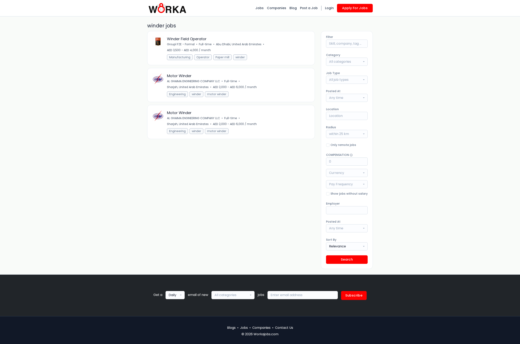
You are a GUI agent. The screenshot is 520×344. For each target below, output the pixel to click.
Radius (331, 127)
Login (329, 8)
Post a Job (309, 8)
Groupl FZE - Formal (181, 44)
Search (347, 259)
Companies (276, 8)
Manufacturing (179, 57)
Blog (293, 8)
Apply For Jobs (355, 8)
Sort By (331, 240)
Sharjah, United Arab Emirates (188, 87)
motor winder (216, 94)
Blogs (231, 327)
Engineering (177, 94)
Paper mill (222, 57)
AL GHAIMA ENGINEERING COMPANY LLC (193, 81)
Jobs (259, 8)
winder (240, 57)
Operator (202, 57)
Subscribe (354, 295)
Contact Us (284, 327)
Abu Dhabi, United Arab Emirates (238, 44)
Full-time (205, 44)
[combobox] (347, 62)
